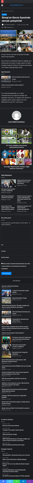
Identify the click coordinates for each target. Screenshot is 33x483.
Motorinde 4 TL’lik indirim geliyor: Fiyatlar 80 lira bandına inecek (8, 207)
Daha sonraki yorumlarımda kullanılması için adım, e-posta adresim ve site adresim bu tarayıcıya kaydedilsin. (15, 266)
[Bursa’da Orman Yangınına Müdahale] (6, 354)
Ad (2, 244)
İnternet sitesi (5, 257)
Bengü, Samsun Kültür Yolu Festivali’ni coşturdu (15, 408)
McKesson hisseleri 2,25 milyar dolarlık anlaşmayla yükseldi (24, 207)
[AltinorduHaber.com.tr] (16, 5)
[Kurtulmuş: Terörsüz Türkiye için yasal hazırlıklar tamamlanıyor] (6, 340)
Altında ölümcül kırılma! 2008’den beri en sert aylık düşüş (24, 181)
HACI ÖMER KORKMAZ (9, 24)
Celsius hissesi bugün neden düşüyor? (12, 85)
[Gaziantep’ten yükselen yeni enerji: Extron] (6, 321)
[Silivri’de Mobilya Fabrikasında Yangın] (6, 79)
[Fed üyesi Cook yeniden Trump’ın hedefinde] (8, 183)
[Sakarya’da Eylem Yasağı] (6, 300)
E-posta (3, 251)
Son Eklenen (16, 280)
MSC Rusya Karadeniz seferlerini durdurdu (14, 378)
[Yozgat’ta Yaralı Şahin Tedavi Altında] (6, 293)
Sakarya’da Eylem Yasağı (19, 298)
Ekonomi (11, 11)
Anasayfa (5, 11)
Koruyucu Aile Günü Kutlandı (10, 286)
